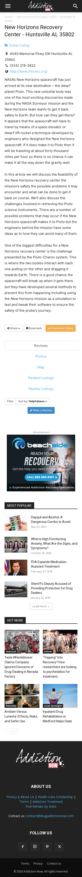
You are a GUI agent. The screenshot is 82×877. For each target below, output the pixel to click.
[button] (7, 6)
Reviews (41, 345)
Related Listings (41, 378)
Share (13, 328)
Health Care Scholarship (55, 797)
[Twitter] (59, 846)
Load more (39, 606)
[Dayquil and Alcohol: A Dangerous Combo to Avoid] (16, 523)
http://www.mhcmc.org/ (28, 71)
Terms (24, 801)
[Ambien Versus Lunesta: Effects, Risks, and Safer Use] (22, 696)
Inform (48, 651)
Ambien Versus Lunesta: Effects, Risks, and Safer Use (21, 716)
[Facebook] (22, 846)
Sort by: (31, 401)
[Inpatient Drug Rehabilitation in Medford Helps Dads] (60, 696)
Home (9, 17)
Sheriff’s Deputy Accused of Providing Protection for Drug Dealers (52, 588)
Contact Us (54, 863)
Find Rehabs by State (41, 806)
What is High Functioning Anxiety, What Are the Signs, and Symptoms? (54, 543)
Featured (11, 651)
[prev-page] (7, 731)
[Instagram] (34, 846)
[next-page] (15, 731)
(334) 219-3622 (23, 65)
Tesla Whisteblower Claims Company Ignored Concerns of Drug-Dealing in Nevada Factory (21, 667)
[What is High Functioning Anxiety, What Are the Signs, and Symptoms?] (16, 545)
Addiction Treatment (48, 801)
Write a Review (42, 410)
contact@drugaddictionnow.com (50, 816)
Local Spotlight (53, 705)
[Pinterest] (47, 846)
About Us (27, 797)
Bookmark (35, 328)
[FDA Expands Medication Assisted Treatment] (16, 568)
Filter (10, 401)
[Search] (75, 6)
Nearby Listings (41, 389)
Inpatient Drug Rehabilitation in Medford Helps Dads (57, 716)
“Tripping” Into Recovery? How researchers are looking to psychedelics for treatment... (60, 667)
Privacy (11, 797)
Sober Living (18, 45)
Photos (41, 356)
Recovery (11, 705)
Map (41, 367)
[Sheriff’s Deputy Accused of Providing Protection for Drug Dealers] (16, 589)
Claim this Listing (62, 328)
